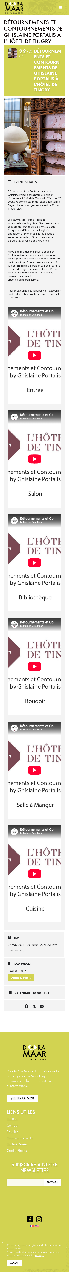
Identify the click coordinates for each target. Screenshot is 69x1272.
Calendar (22, 993)
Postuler (12, 1131)
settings (39, 1255)
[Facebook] (30, 1219)
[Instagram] (39, 1219)
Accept (14, 1262)
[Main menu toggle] (60, 7)
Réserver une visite (20, 1138)
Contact (12, 1125)
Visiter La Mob (22, 1098)
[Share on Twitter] (34, 1005)
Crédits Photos (17, 1150)
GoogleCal (42, 993)
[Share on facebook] (26, 1005)
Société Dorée (17, 1144)
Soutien (12, 1119)
